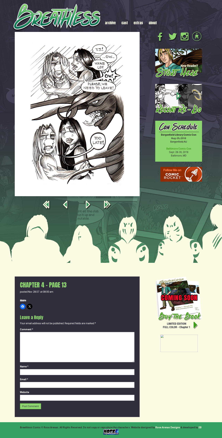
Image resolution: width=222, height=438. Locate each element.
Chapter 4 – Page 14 (88, 205)
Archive (110, 22)
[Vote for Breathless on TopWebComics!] (111, 431)
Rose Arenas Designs (167, 427)
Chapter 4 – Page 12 (66, 205)
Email (24, 379)
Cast (124, 22)
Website (24, 392)
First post (47, 205)
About (153, 22)
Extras (138, 22)
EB (200, 427)
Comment (26, 329)
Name (24, 366)
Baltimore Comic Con (178, 148)
